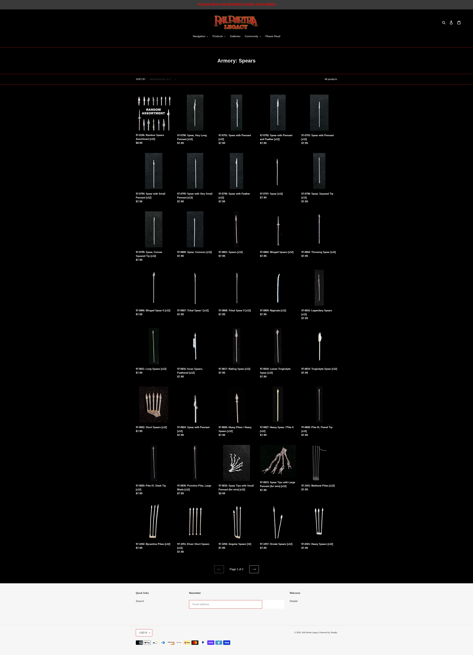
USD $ (143, 632)
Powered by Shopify (328, 632)
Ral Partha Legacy (310, 632)
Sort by (140, 79)
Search (140, 601)
